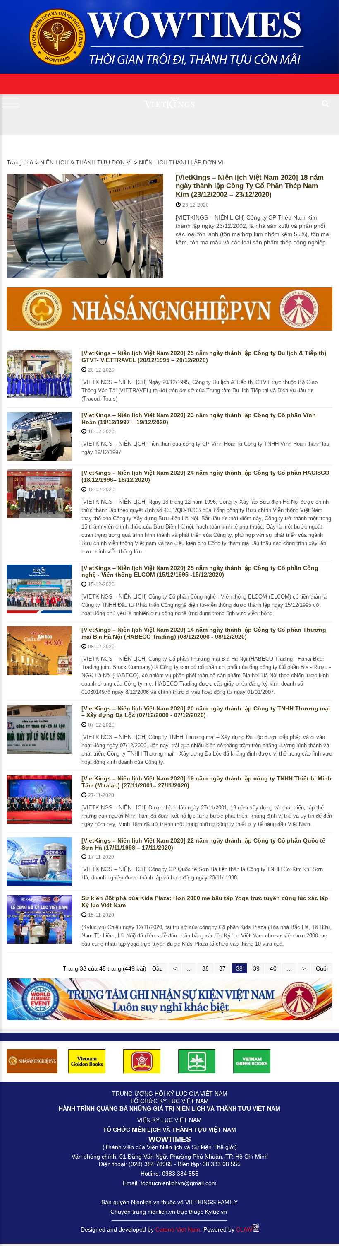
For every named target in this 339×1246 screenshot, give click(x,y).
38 (239, 968)
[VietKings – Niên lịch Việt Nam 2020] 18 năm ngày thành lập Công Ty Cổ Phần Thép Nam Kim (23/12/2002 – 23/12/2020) (250, 186)
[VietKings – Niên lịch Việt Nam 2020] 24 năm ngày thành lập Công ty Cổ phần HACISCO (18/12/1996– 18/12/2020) (205, 476)
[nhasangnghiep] (169, 309)
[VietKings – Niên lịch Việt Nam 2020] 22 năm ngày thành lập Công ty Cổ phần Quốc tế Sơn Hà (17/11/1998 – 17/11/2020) (203, 844)
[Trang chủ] (169, 34)
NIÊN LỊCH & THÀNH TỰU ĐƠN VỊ (86, 162)
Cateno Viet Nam (177, 1229)
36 (205, 968)
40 (273, 968)
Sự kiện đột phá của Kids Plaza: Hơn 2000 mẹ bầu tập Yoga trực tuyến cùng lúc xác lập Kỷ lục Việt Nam (204, 901)
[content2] (169, 999)
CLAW (244, 1229)
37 (222, 968)
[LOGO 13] (252, 1061)
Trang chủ (20, 162)
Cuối (322, 968)
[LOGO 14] (197, 1061)
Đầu (157, 968)
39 (256, 968)
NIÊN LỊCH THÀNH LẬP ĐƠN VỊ (181, 162)
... (189, 968)
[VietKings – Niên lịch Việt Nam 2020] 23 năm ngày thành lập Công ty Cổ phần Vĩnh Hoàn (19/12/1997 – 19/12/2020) (198, 418)
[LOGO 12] (142, 1061)
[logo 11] (87, 1061)
